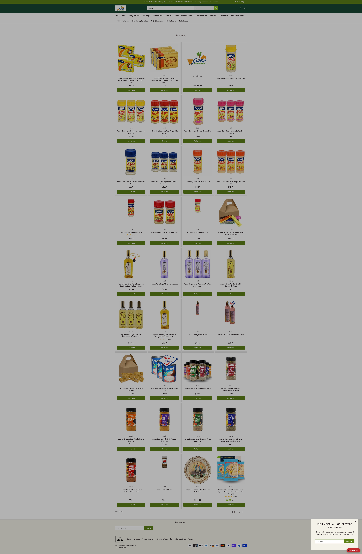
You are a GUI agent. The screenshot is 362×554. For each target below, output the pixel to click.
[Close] (356, 521)
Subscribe (349, 541)
